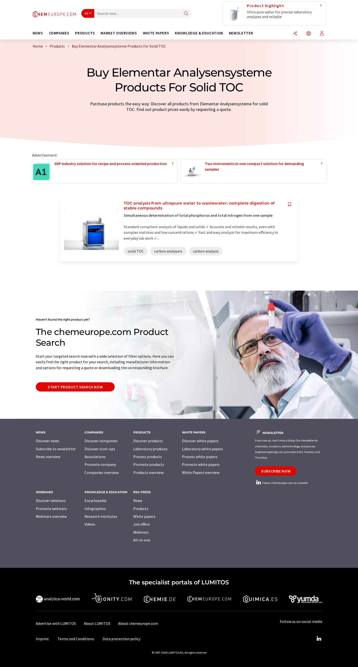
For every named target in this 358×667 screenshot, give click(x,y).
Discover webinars (51, 500)
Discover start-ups (100, 448)
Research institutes (101, 516)
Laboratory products (150, 448)
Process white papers (199, 456)
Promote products (148, 464)
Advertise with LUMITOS (56, 623)
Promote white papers (201, 464)
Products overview (148, 472)
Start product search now (75, 386)
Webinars (141, 532)
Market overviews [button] (119, 33)
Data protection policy (121, 638)
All (86, 13)
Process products (147, 456)
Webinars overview (51, 516)
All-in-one (141, 540)
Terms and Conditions (75, 638)
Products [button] (85, 33)
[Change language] (308, 34)
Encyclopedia (95, 500)
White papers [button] (156, 33)
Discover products (148, 440)
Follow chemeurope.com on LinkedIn (285, 483)
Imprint (42, 638)
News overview (48, 456)
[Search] (186, 14)
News (137, 500)
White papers (144, 516)
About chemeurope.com (138, 623)
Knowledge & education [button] (199, 33)
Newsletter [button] (241, 33)
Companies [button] (59, 33)
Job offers (141, 524)
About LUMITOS (97, 623)
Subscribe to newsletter (56, 448)
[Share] (295, 34)
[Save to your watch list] (289, 204)
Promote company (100, 464)
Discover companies (101, 440)
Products (140, 508)
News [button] (38, 33)
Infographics (95, 508)
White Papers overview (200, 472)
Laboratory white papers (202, 448)
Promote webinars (51, 508)
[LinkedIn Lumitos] (318, 638)
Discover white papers (200, 440)
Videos (90, 524)
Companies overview (102, 472)
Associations (95, 456)
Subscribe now (276, 471)
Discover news (47, 440)
